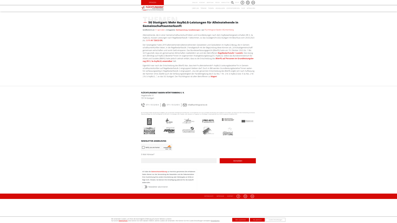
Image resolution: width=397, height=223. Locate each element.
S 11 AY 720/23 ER (154, 40)
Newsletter (225, 2)
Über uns (195, 8)
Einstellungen (215, 221)
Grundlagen (220, 8)
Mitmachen (251, 8)
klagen (214, 76)
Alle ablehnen (257, 220)
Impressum (220, 196)
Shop (243, 8)
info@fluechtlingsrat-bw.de (197, 105)
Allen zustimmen (240, 220)
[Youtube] (252, 196)
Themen (211, 8)
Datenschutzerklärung (159, 172)
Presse (217, 2)
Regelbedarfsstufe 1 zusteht (230, 53)
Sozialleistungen (194, 30)
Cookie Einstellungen (275, 220)
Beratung (210, 2)
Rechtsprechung (182, 30)
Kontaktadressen (233, 8)
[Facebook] (238, 196)
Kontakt (202, 2)
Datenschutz (208, 196)
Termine (203, 8)
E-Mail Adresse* (148, 154)
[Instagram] (245, 196)
